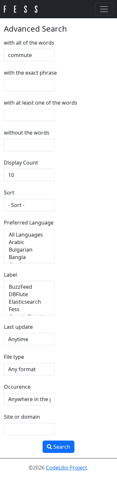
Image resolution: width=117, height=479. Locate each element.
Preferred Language (29, 222)
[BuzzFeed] (29, 287)
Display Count (21, 162)
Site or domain (22, 416)
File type (14, 356)
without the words (26, 132)
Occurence (17, 386)
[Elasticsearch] (29, 302)
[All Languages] (29, 235)
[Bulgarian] (29, 250)
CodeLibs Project (66, 467)
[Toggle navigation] (104, 9)
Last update (18, 326)
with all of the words (29, 42)
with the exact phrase (30, 72)
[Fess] (29, 309)
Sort (9, 192)
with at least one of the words (40, 102)
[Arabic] (29, 242)
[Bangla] (29, 257)
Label (10, 274)
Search (61, 446)
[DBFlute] (29, 294)
